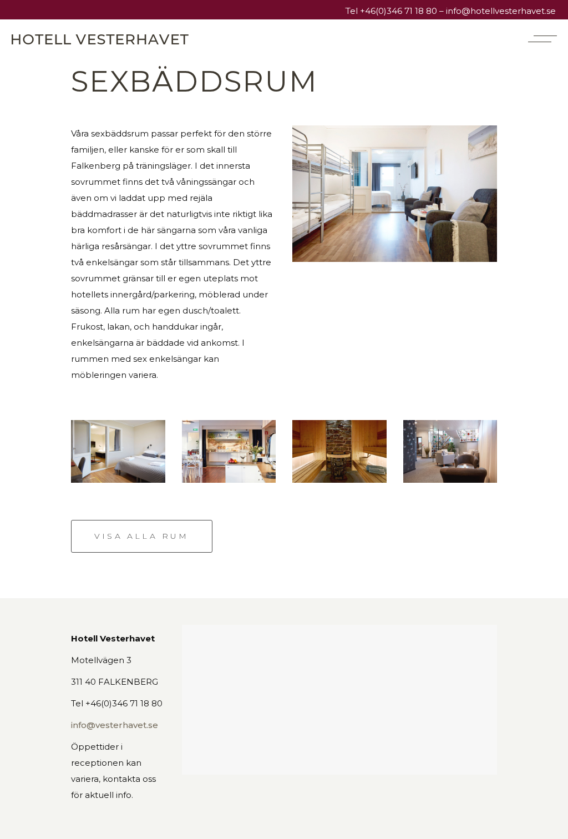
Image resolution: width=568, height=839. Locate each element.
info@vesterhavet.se (114, 725)
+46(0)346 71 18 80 (398, 11)
